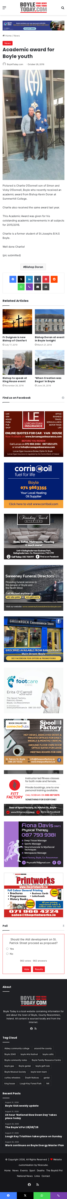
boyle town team (39, 1071)
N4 (47, 1083)
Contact (46, 1176)
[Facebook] (12, 279)
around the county (43, 1048)
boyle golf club (43, 1066)
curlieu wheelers (12, 1077)
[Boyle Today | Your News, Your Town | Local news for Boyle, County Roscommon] (33, 7)
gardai (47, 1077)
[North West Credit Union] (33, 24)
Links (37, 1176)
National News (25, 1176)
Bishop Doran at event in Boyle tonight (49, 339)
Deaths (40, 1170)
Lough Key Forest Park (31, 1083)
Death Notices (32, 1077)
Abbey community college (16, 1048)
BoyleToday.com (15, 64)
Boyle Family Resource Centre (46, 1060)
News (17, 35)
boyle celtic (48, 1054)
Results (39, 969)
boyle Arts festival (29, 1054)
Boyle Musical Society (15, 1071)
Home (8, 35)
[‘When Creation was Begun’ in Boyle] (49, 362)
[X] (21, 279)
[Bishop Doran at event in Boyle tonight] (49, 321)
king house (9, 1083)
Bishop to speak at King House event (15, 379)
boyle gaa (9, 1066)
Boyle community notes (15, 1060)
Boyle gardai (25, 1066)
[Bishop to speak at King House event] (17, 362)
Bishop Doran (34, 267)
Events (24, 1170)
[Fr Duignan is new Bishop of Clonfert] (17, 321)
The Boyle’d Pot (54, 1170)
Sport (32, 1170)
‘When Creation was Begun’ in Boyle (48, 379)
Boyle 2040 (10, 1054)
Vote (26, 969)
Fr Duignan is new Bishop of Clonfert (15, 339)
